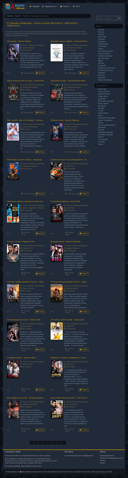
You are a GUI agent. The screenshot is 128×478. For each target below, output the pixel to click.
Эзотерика (102, 99)
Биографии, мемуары (105, 135)
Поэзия (100, 111)
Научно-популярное (105, 120)
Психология (102, 46)
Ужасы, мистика (103, 91)
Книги (66, 6)
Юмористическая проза (106, 68)
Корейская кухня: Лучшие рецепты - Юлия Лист (69, 160)
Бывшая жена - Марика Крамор (65, 241)
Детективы (102, 37)
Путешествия (103, 139)
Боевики (101, 29)
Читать (41, 73)
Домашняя (102, 65)
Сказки (100, 49)
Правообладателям (107, 456)
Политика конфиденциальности (111, 458)
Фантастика (102, 89)
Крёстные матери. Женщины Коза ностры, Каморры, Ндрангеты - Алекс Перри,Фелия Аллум (26, 201)
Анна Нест (70, 364)
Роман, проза (103, 96)
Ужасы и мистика (104, 53)
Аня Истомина (72, 404)
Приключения (103, 113)
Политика (101, 77)
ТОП (78, 6)
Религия (101, 130)
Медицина (102, 41)
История (101, 108)
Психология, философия (106, 118)
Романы (101, 34)
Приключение (103, 44)
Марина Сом (28, 248)
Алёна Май (27, 326)
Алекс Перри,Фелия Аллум (33, 208)
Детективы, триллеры (106, 101)
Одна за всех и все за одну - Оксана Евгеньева (26, 81)
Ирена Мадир (28, 48)
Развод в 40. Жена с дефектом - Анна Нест (69, 358)
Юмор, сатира (103, 103)
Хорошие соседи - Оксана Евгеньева (68, 81)
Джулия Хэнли (28, 288)
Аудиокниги (50, 6)
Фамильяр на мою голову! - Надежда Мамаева (26, 160)
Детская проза (103, 58)
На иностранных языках (106, 125)
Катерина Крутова (30, 404)
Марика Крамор (72, 248)
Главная (35, 6)
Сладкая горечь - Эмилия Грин (21, 358)
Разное (100, 123)
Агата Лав (70, 208)
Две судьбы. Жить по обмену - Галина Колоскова (26, 120)
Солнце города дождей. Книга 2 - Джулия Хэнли (26, 282)
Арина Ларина (72, 127)
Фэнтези (101, 32)
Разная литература (36, 45)
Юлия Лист (70, 166)
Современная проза (105, 56)
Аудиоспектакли (104, 94)
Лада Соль (70, 326)
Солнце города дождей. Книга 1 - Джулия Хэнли (69, 282)
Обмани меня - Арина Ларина (65, 120)
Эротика (101, 63)
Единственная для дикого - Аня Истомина (69, 398)
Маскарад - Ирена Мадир (19, 41)
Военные (101, 75)
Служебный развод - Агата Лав (65, 201)
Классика (101, 39)
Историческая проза (105, 70)
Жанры (102, 463)
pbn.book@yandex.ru (86, 456)
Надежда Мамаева (30, 166)
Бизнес (100, 115)
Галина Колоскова (30, 127)
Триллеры (101, 73)
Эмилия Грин (28, 364)
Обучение (101, 127)
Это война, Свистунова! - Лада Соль (67, 320)
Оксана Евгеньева (73, 48)
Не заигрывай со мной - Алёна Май (23, 320)
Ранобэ (101, 137)
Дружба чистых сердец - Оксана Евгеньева (69, 41)
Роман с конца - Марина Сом (20, 241)
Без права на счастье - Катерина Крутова (26, 398)
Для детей (102, 106)
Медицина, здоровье (105, 132)
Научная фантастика (105, 51)
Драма (100, 61)
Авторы (102, 460)
